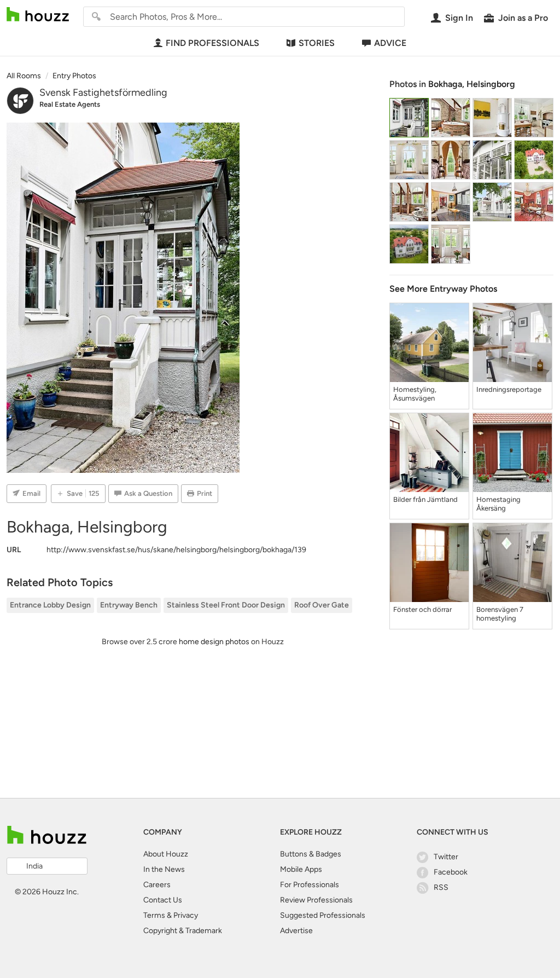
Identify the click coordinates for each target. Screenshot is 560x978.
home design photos (214, 641)
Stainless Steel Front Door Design (226, 605)
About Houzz (165, 854)
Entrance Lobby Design (50, 605)
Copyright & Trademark (182, 930)
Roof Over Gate (321, 605)
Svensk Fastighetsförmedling (103, 92)
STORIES (317, 43)
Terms (154, 915)
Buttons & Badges (310, 854)
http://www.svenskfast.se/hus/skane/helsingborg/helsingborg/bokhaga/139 (176, 549)
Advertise (296, 930)
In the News (164, 869)
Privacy (185, 915)
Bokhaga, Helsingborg (471, 84)
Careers (157, 884)
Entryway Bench (129, 605)
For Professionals (309, 884)
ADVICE (390, 43)
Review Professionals (316, 900)
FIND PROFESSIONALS (212, 43)
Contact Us (162, 900)
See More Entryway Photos (443, 288)
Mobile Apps (301, 869)
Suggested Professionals (322, 915)
